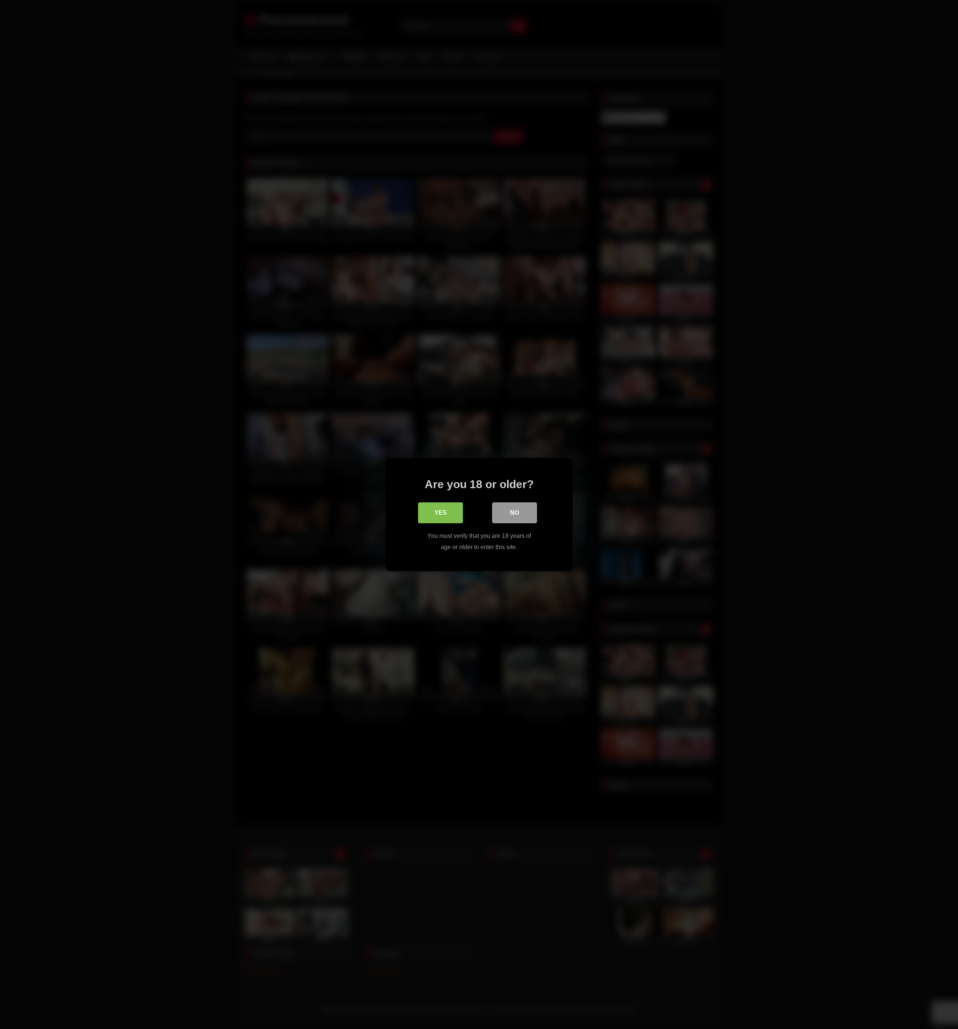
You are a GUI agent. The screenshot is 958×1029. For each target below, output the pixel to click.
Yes (440, 512)
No (514, 512)
